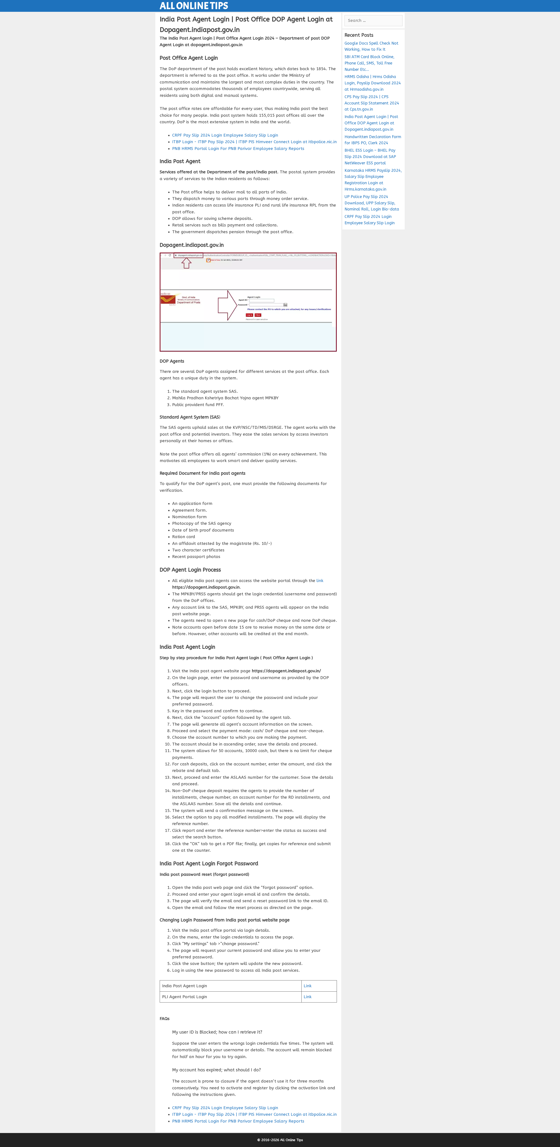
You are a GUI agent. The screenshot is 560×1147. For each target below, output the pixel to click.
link (320, 580)
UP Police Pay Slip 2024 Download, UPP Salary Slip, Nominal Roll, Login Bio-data (372, 203)
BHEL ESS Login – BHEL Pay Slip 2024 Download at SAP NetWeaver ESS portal (370, 156)
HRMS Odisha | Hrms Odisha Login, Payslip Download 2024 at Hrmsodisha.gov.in (373, 83)
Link (308, 986)
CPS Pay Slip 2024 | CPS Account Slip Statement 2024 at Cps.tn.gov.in (372, 103)
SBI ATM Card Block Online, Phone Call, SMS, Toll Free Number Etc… (369, 63)
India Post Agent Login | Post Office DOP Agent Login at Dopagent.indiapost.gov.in (371, 123)
